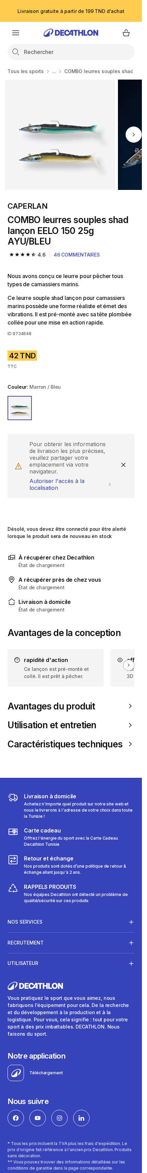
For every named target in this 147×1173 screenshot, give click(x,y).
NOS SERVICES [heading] (25, 922)
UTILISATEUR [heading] (23, 963)
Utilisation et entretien (52, 725)
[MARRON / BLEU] (20, 408)
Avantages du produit (51, 706)
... (54, 71)
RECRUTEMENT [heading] (26, 943)
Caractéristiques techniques (65, 744)
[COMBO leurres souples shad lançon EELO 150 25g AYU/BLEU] (60, 135)
